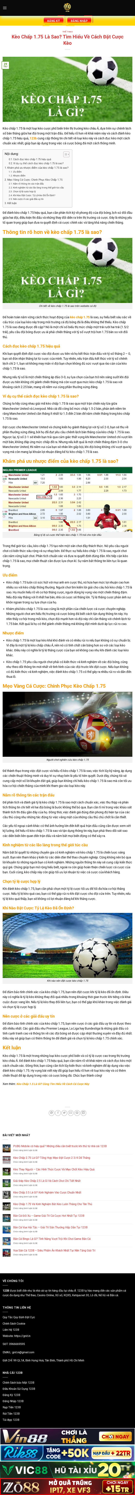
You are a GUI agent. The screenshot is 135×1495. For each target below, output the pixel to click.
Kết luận (12, 203)
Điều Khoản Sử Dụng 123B (19, 1388)
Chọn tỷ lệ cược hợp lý (24, 191)
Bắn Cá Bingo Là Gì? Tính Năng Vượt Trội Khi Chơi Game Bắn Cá (52, 1239)
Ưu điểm (17, 171)
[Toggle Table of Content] (65, 154)
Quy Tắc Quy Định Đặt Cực (19, 1317)
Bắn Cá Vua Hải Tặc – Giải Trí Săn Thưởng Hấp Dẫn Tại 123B (50, 1227)
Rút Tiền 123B (11, 1413)
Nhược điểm (19, 175)
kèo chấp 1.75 (80, 317)
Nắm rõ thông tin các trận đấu (28, 183)
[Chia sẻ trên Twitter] (64, 1113)
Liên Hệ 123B (11, 1329)
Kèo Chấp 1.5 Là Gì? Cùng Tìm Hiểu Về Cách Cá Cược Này (52, 1084)
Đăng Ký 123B (11, 1395)
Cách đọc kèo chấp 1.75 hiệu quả (32, 159)
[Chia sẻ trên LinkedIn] (83, 1113)
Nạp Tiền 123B (12, 1407)
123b (33, 138)
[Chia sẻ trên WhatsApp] (51, 1113)
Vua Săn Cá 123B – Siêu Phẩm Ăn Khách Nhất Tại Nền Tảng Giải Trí (54, 1250)
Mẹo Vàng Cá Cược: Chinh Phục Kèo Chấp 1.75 (35, 179)
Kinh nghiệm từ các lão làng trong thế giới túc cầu (38, 187)
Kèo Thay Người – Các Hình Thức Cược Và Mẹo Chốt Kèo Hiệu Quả (54, 1169)
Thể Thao (67, 32)
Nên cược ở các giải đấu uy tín (28, 199)
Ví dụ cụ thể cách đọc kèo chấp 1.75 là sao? (38, 163)
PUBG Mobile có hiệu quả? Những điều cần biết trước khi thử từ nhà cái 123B (60, 1146)
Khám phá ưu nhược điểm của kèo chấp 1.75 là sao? (38, 167)
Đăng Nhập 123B (13, 1401)
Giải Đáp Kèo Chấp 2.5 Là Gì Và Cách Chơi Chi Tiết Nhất (47, 1181)
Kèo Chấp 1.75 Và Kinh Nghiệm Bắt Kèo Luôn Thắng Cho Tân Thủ (52, 1204)
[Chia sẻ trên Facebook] (58, 1113)
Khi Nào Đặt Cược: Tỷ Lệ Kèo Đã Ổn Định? (34, 195)
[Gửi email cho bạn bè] (71, 1113)
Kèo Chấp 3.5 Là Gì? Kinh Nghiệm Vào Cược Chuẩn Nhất (47, 1192)
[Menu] (5, 8)
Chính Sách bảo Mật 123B (18, 1382)
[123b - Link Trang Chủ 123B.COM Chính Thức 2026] (67, 8)
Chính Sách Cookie (14, 1323)
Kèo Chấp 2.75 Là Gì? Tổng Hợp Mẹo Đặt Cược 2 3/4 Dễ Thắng (51, 1157)
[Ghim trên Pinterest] (77, 1113)
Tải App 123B (11, 1420)
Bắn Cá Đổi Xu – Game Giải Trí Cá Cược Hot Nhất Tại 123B (48, 1215)
